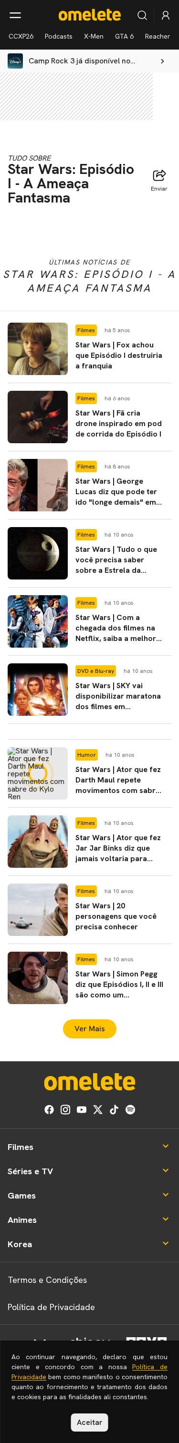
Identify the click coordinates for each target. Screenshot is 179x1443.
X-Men (94, 36)
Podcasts (59, 36)
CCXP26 (21, 36)
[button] (89, 349)
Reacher (157, 36)
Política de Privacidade (51, 1306)
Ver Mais (89, 1029)
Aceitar (90, 1422)
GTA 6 (124, 36)
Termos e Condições (47, 1279)
